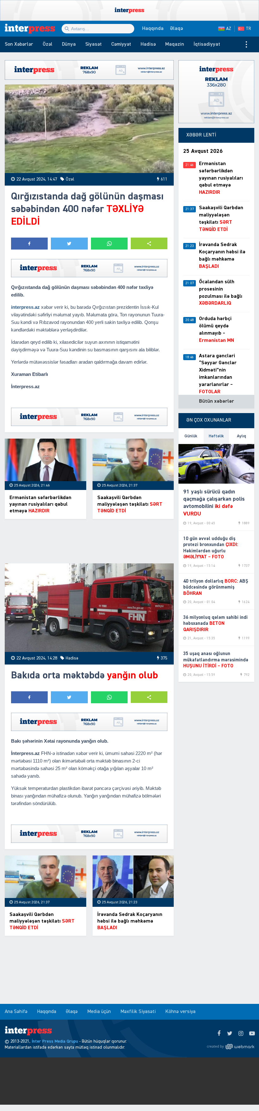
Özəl (47, 44)
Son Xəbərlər (19, 44)
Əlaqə (176, 28)
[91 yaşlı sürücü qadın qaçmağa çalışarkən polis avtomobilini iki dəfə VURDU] (216, 464)
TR (248, 28)
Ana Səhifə (16, 1011)
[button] (149, 243)
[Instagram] (240, 1034)
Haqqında (153, 28)
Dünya (69, 44)
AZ (228, 28)
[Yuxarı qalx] (241, 1093)
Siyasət (93, 44)
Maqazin (174, 44)
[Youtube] (251, 1034)
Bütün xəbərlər (216, 401)
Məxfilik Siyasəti (138, 1011)
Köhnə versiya (180, 1011)
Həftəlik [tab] (216, 436)
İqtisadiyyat (207, 44)
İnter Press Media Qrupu (55, 1041)
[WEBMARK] (230, 1046)
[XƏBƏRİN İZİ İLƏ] (33, 29)
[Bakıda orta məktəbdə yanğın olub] (89, 607)
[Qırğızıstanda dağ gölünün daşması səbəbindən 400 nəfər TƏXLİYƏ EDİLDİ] (89, 128)
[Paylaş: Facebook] (29, 244)
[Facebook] (218, 1034)
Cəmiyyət (121, 44)
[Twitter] (229, 1034)
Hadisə (148, 44)
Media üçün (99, 1011)
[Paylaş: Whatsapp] (109, 244)
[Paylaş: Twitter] (69, 244)
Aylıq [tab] (241, 436)
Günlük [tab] (190, 436)
